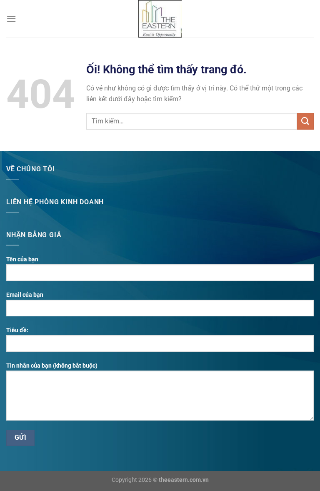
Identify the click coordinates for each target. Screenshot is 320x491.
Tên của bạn (22, 259)
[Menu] (11, 18)
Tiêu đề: (17, 330)
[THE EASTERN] (160, 19)
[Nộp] (305, 121)
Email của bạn (24, 294)
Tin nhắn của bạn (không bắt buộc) (52, 365)
